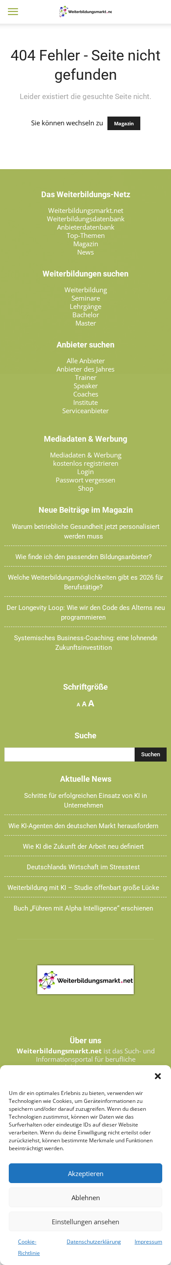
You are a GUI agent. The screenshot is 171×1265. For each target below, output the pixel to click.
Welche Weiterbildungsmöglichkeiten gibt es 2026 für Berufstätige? (85, 582)
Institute (85, 402)
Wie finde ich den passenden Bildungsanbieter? (83, 557)
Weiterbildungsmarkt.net (85, 210)
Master (85, 323)
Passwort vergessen (85, 479)
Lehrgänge (85, 306)
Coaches (85, 394)
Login (85, 471)
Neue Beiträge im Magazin (86, 510)
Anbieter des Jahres (85, 369)
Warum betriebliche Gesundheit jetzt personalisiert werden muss (86, 531)
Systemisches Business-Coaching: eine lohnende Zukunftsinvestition (85, 643)
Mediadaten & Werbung (85, 454)
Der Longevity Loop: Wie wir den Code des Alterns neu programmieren (86, 612)
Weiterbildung (85, 289)
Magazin (124, 123)
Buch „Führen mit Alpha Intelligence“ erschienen (83, 908)
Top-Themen (86, 235)
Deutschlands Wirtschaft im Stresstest (83, 867)
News (85, 252)
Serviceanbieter (85, 410)
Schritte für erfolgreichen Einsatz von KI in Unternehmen (85, 800)
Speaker (86, 385)
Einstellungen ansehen (85, 1221)
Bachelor (85, 314)
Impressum (148, 1241)
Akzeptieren (85, 1173)
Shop (85, 488)
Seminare (85, 298)
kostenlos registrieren (85, 463)
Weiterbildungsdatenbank (86, 218)
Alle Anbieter (86, 360)
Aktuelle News (85, 779)
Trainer (85, 377)
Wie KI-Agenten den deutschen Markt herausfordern (83, 826)
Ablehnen (85, 1197)
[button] (157, 1076)
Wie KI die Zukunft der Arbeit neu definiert (83, 846)
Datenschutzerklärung (94, 1241)
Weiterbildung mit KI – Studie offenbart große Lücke (83, 888)
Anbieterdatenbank (85, 227)
